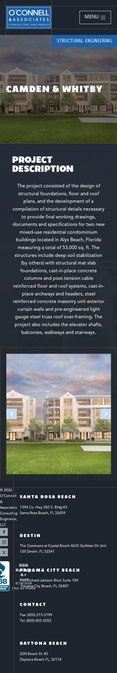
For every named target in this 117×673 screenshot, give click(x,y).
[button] (95, 17)
